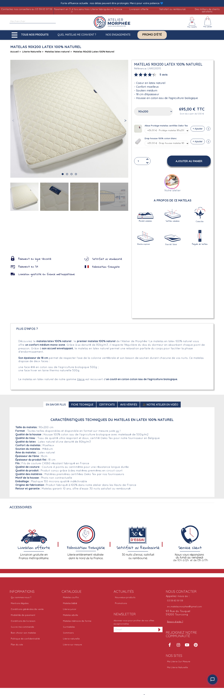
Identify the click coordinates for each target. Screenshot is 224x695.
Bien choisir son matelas (23, 633)
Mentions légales (20, 604)
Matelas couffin (71, 598)
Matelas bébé (70, 604)
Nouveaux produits (125, 598)
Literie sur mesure (72, 645)
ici (117, 431)
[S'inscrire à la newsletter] (160, 629)
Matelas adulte (70, 615)
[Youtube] (187, 645)
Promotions (121, 604)
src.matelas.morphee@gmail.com (184, 607)
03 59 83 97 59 (175, 601)
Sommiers (68, 633)
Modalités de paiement (23, 615)
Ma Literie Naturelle (177, 668)
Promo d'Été (152, 34)
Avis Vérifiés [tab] (128, 404)
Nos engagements (118, 34)
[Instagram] (178, 645)
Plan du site (17, 645)
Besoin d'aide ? (175, 622)
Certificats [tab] (107, 404)
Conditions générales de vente (27, 609)
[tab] (151, 74)
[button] (30, 35)
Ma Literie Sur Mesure (178, 662)
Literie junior (69, 609)
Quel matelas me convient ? (77, 34)
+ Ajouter (198, 128)
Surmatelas (69, 627)
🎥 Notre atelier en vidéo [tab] (160, 404)
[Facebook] (170, 645)
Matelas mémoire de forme (77, 621)
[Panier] (208, 22)
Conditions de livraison (23, 621)
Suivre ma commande (22, 627)
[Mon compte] (192, 22)
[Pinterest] (196, 645)
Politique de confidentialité (25, 639)
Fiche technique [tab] (82, 404)
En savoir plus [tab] (56, 404)
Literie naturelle (71, 639)
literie (81, 379)
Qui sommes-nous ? (21, 598)
